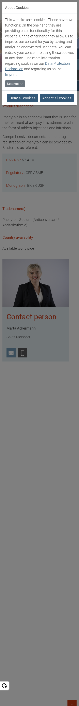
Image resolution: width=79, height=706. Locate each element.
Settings (13, 84)
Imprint (11, 74)
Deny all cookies (22, 98)
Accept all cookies (56, 98)
